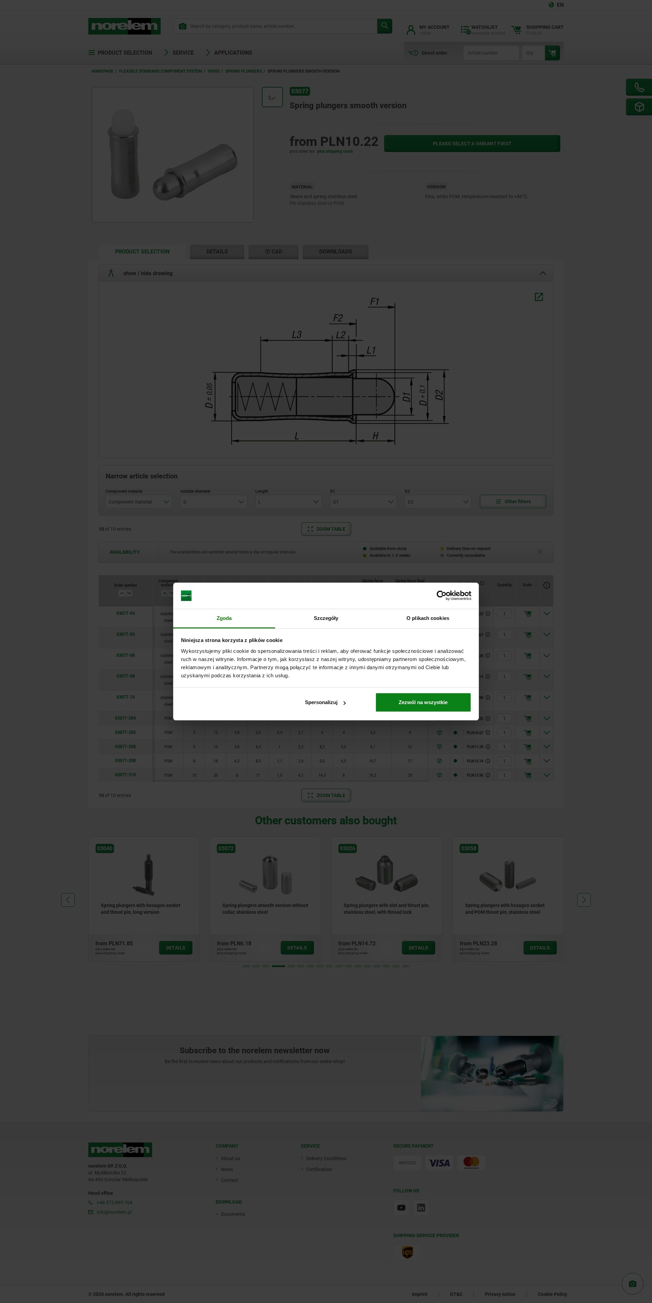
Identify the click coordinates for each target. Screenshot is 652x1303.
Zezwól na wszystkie (423, 702)
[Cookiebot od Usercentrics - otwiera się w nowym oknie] (441, 596)
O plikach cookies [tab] (427, 618)
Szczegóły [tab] (326, 618)
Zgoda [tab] (224, 618)
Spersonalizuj (321, 702)
